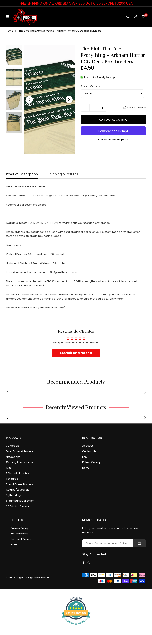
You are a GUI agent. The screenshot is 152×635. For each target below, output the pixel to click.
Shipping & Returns (63, 174)
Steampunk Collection (20, 501)
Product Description (22, 174)
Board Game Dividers (19, 484)
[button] (143, 17)
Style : (90, 86)
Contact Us (89, 451)
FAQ (84, 457)
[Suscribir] (139, 543)
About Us (88, 446)
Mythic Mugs (14, 495)
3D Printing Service (18, 506)
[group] (49, 99)
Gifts (8, 468)
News (85, 468)
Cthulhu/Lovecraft (17, 490)
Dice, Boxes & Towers (19, 451)
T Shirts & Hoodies (17, 473)
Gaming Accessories (19, 462)
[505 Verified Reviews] (76, 627)
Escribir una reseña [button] (76, 353)
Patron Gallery (91, 462)
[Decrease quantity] (85, 107)
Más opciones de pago (113, 139)
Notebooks (13, 457)
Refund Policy (19, 533)
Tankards (12, 479)
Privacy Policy (19, 528)
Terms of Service (21, 539)
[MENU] (8, 16)
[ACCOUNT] (136, 17)
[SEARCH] (128, 17)
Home (9, 30)
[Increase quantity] (102, 107)
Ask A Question (136, 107)
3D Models (12, 446)
